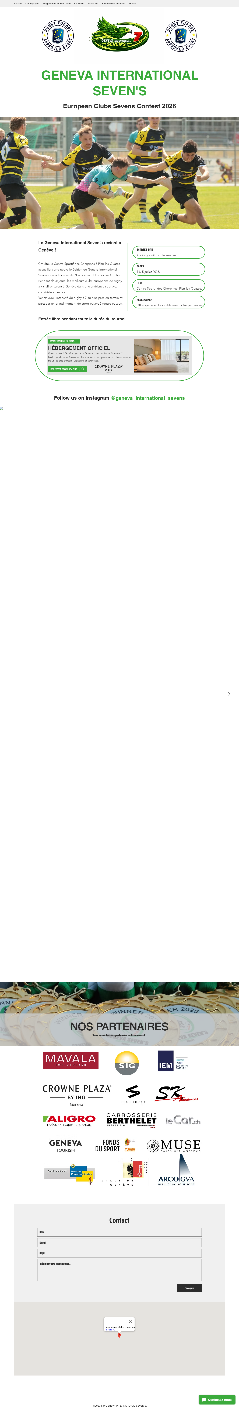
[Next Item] (229, 694)
